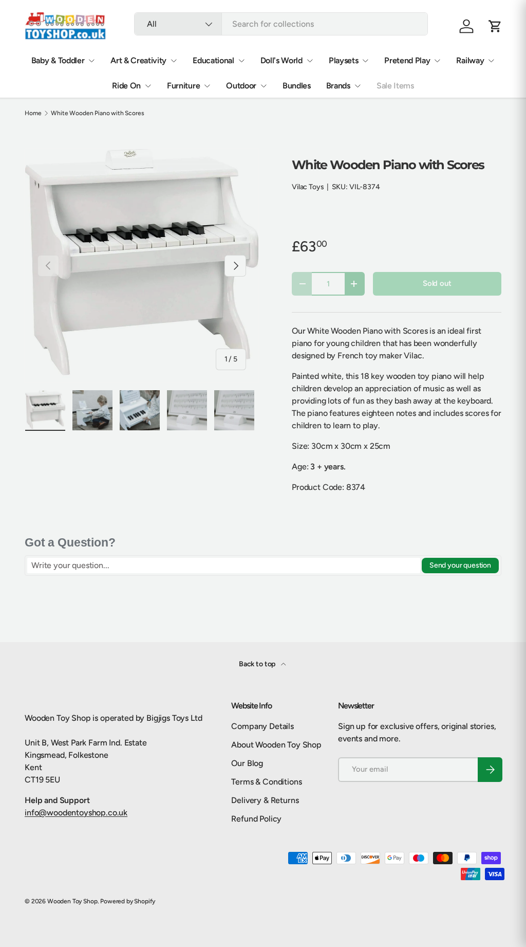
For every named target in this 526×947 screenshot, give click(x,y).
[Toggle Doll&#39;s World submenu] (310, 60)
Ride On (126, 85)
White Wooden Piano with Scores (97, 113)
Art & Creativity (138, 60)
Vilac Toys (308, 187)
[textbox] (224, 565)
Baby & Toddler (58, 60)
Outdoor (241, 85)
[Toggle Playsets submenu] (365, 60)
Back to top (258, 664)
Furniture (183, 85)
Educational (213, 60)
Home (33, 113)
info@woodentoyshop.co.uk (76, 812)
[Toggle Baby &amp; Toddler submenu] (91, 60)
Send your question (460, 565)
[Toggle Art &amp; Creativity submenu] (173, 60)
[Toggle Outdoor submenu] (263, 86)
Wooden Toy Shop (72, 901)
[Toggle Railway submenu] (491, 60)
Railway (470, 60)
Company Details (262, 726)
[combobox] (281, 24)
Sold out (437, 283)
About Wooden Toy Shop (276, 745)
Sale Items (395, 85)
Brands (338, 85)
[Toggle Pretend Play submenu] (437, 60)
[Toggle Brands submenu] (357, 86)
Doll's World (281, 60)
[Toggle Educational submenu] (241, 60)
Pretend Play (407, 60)
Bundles (297, 85)
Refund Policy (256, 819)
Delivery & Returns (264, 800)
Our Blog (247, 763)
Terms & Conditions (266, 782)
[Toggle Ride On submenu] (148, 86)
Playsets (343, 60)
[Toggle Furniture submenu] (207, 86)
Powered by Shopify (127, 901)
